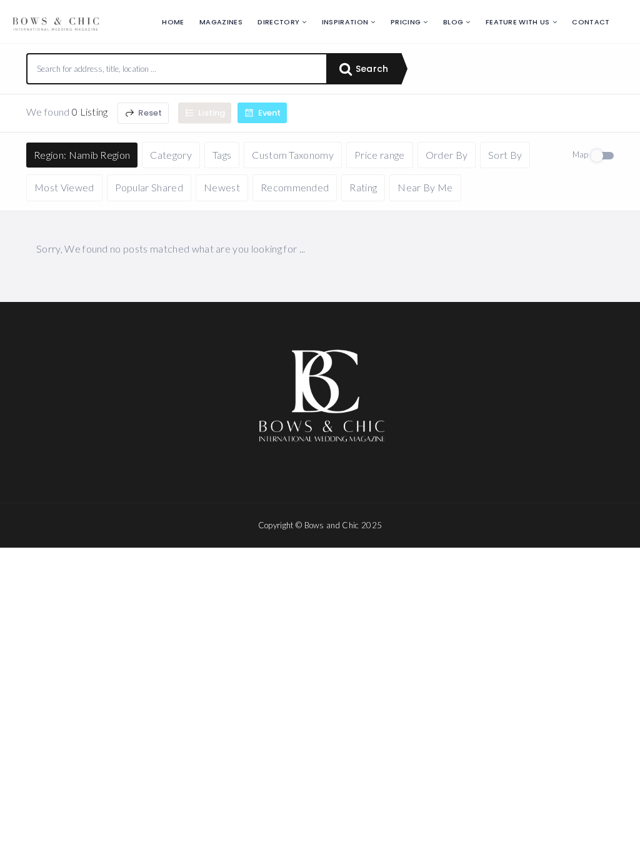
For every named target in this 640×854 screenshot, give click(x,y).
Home (173, 22)
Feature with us (518, 22)
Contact (590, 22)
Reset (149, 113)
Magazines (220, 22)
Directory (278, 22)
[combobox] (177, 68)
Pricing (406, 22)
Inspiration (345, 22)
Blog (453, 22)
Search (370, 69)
